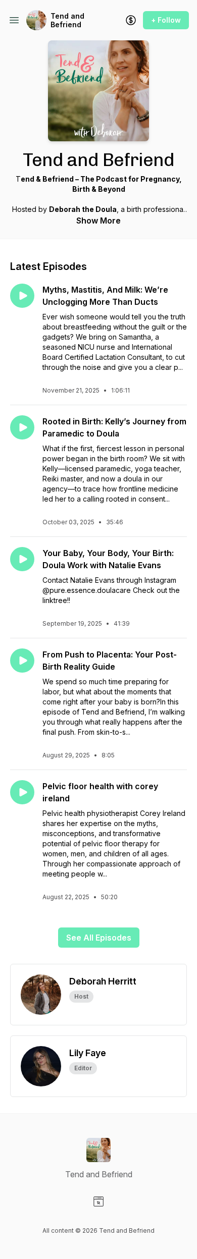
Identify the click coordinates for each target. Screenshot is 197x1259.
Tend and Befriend (67, 20)
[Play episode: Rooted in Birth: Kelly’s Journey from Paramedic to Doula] (22, 427)
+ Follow (166, 20)
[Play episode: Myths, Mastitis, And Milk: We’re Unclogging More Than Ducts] (22, 296)
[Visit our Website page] (98, 1201)
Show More (98, 220)
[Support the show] (131, 20)
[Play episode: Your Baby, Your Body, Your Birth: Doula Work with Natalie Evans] (22, 559)
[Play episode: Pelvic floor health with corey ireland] (22, 792)
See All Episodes (98, 938)
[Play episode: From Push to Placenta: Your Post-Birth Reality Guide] (22, 660)
